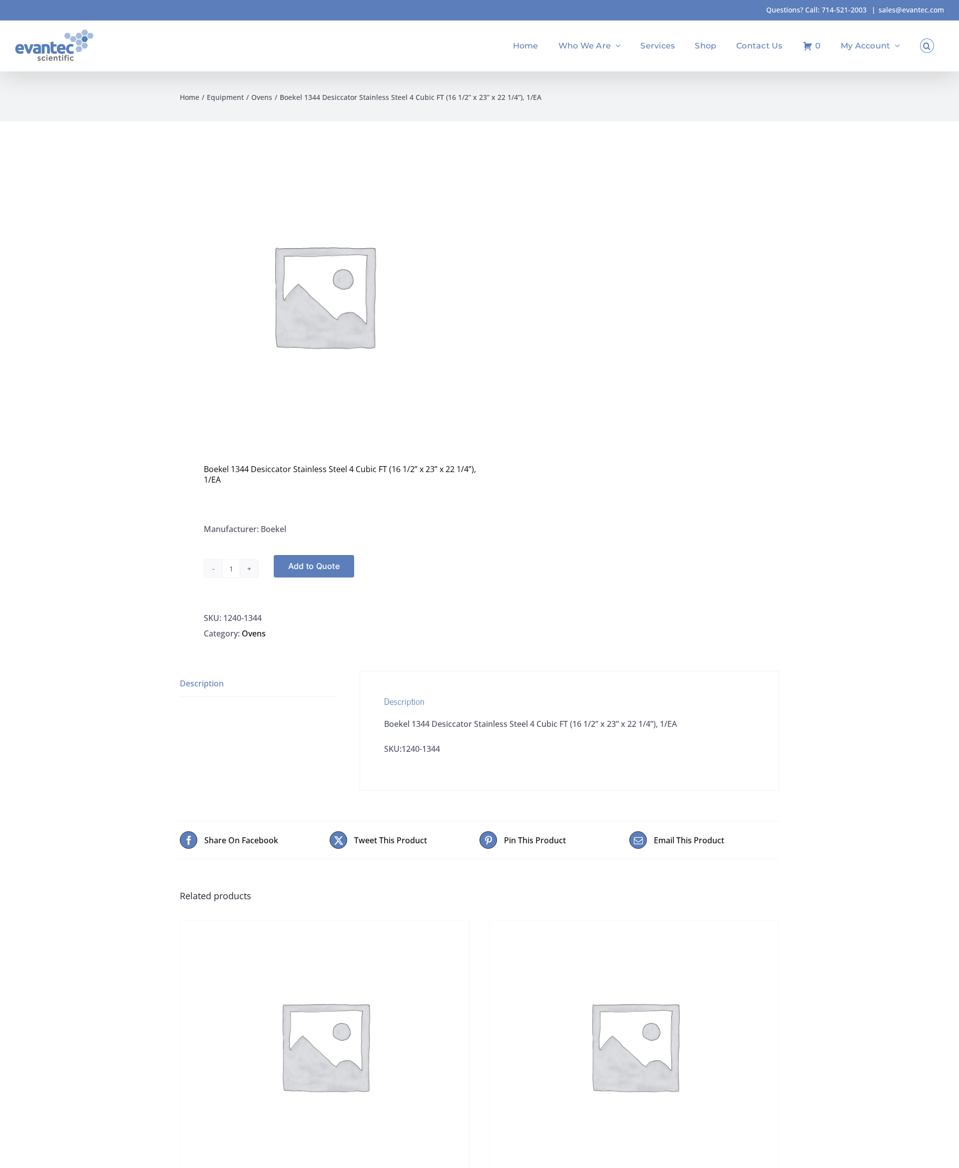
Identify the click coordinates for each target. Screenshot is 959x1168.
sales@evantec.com (911, 9)
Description (202, 683)
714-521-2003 (844, 9)
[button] (927, 45)
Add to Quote (314, 566)
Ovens (254, 633)
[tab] (258, 683)
